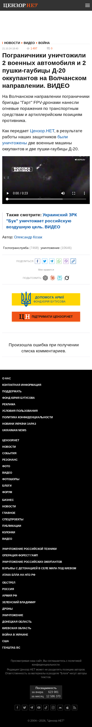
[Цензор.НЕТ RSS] (74, 707)
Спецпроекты (12, 519)
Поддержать (12, 391)
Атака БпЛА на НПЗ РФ (18, 574)
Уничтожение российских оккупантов (32, 561)
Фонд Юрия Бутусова (18, 397)
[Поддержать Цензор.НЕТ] (46, 317)
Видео (29, 43)
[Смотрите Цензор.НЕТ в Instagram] (53, 707)
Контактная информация (21, 385)
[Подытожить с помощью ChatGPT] (45, 277)
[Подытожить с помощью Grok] (66, 277)
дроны (7, 608)
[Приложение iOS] (67, 707)
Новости (12, 43)
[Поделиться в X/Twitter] (44, 261)
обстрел (8, 582)
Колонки (8, 532)
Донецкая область (17, 621)
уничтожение (56, 248)
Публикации (11, 525)
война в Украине (15, 634)
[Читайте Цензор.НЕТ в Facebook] (17, 707)
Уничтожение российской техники (29, 549)
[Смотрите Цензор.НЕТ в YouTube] (39, 707)
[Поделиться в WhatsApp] (59, 261)
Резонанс (10, 459)
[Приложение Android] (60, 707)
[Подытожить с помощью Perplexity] (59, 277)
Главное (8, 513)
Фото (6, 466)
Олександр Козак (28, 237)
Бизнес (8, 500)
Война (44, 43)
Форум (7, 492)
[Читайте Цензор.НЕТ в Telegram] (31, 707)
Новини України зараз (19, 423)
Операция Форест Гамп (20, 555)
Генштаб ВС (11, 647)
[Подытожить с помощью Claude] (52, 277)
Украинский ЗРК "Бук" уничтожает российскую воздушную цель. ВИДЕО (41, 220)
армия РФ (9, 595)
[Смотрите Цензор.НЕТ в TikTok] (46, 707)
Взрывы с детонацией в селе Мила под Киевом (39, 568)
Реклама (8, 404)
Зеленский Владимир (19, 602)
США (5, 641)
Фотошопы (10, 479)
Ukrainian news (14, 430)
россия (8, 589)
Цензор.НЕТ (42, 130)
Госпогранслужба (21, 248)
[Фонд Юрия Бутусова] (46, 299)
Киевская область (16, 628)
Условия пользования (20, 410)
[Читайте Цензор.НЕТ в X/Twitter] (24, 707)
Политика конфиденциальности (27, 417)
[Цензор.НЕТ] (20, 6)
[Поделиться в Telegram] (51, 261)
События (9, 453)
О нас (6, 378)
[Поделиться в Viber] (66, 261)
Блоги (7, 485)
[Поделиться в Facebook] (37, 261)
